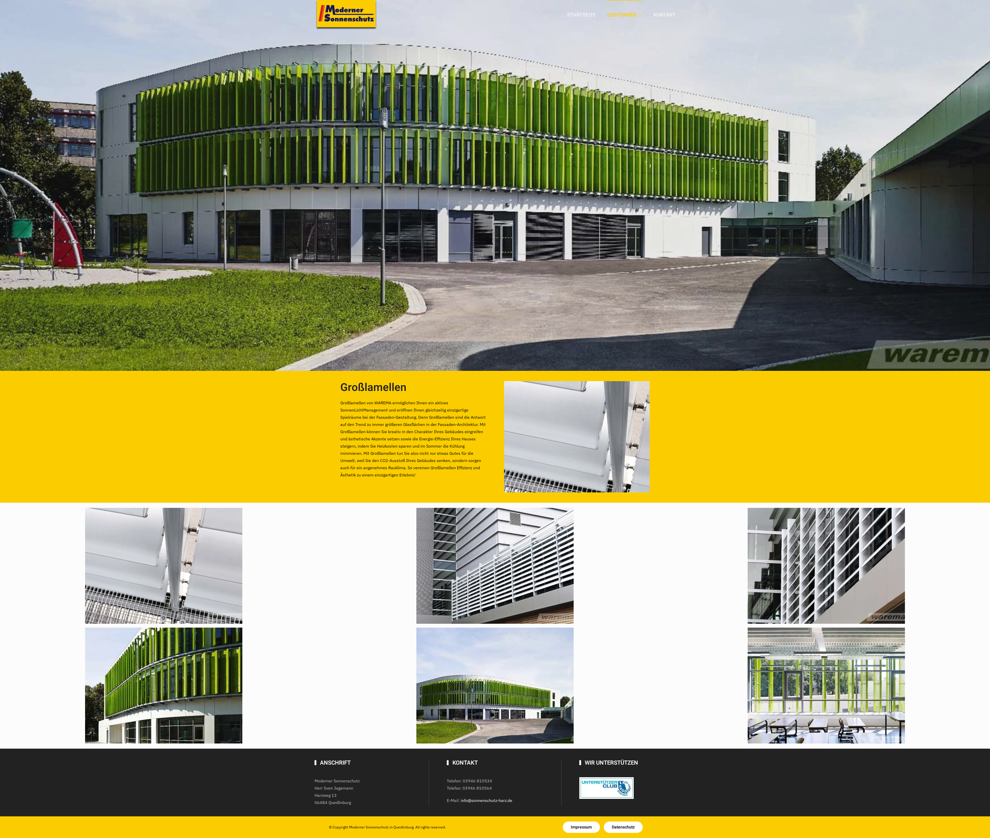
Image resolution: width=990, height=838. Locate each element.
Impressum (581, 827)
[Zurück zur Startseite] (347, 15)
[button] (163, 566)
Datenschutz (623, 827)
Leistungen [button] (621, 15)
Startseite (581, 15)
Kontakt (664, 15)
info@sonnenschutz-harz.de (486, 800)
